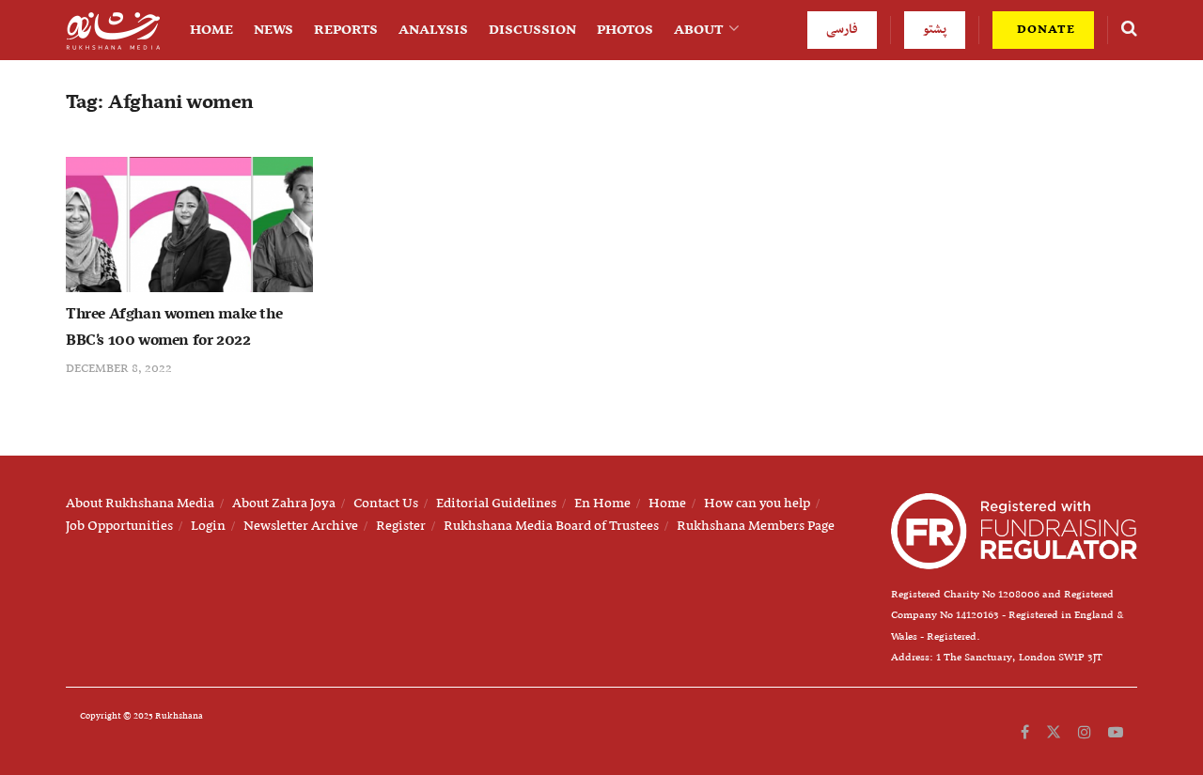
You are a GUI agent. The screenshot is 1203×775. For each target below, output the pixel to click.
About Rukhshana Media (140, 503)
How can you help (757, 503)
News (273, 30)
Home (211, 30)
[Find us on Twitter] (1053, 732)
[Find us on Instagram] (1084, 732)
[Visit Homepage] (113, 30)
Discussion (532, 30)
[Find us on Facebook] (1025, 732)
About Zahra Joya (284, 503)
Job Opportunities (119, 526)
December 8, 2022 (119, 369)
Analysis (433, 30)
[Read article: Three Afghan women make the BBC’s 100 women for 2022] (189, 224)
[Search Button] (1129, 30)
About (699, 30)
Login (208, 526)
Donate (1044, 29)
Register (401, 526)
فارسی (842, 29)
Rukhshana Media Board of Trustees (551, 526)
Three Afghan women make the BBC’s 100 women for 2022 (174, 328)
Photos (625, 30)
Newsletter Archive (300, 526)
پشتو (934, 29)
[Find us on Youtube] (1115, 732)
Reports (346, 30)
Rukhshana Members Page (756, 526)
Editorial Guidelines (496, 503)
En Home (602, 503)
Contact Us (385, 503)
